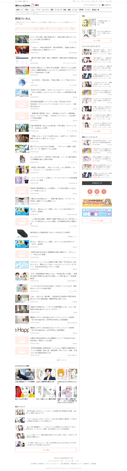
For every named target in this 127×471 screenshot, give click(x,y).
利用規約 (41, 463)
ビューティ (87, 1)
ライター (88, 10)
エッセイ (75, 10)
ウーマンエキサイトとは (55, 461)
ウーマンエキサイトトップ (92, 5)
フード (38, 10)
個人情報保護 (65, 463)
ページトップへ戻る (97, 220)
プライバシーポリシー (52, 463)
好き (60, 28)
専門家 (81, 10)
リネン (66, 28)
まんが (93, 1)
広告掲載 (93, 463)
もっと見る (46, 450)
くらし (78, 1)
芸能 (41, 28)
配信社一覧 (95, 10)
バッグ (30, 28)
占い (97, 1)
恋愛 (52, 10)
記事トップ (19, 10)
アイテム (23, 28)
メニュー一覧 (108, 1)
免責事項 (86, 463)
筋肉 (72, 28)
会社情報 (34, 463)
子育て (74, 1)
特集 (64, 10)
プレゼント (101, 1)
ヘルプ (77, 461)
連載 (69, 10)
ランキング (58, 10)
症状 (36, 28)
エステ (54, 28)
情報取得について (76, 463)
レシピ (82, 1)
